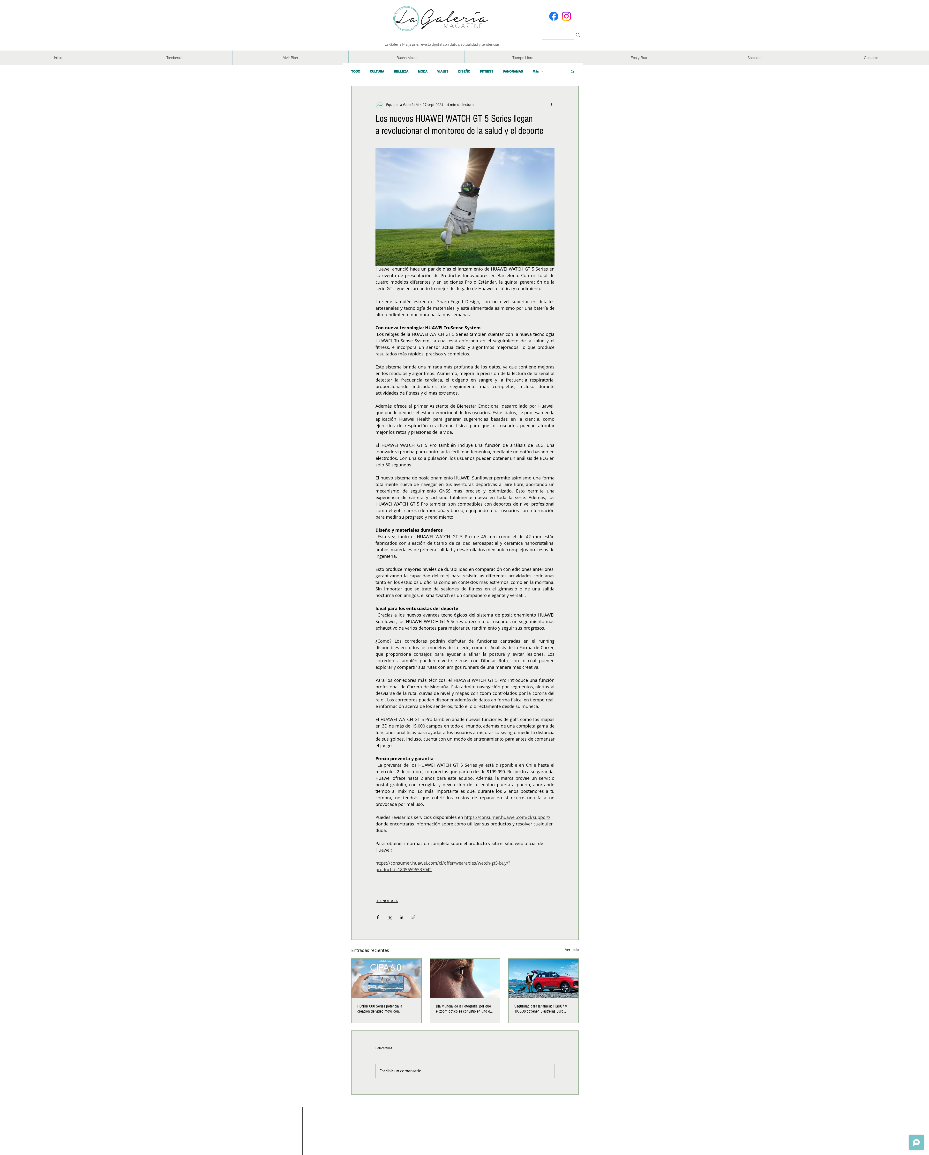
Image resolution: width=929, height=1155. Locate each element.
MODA (422, 71)
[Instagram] (566, 16)
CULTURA (377, 71)
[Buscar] (558, 32)
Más (536, 71)
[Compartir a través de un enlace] (413, 917)
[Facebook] (554, 16)
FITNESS (487, 71)
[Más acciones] (551, 104)
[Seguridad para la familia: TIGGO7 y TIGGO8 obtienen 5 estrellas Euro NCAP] (543, 978)
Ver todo (572, 949)
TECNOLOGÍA (387, 900)
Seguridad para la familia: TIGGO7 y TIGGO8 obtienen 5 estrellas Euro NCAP (540, 1009)
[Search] (578, 35)
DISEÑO (464, 71)
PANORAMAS (513, 71)
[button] (174, 58)
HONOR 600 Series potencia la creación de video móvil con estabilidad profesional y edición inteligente (381, 1009)
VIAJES (443, 71)
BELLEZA (401, 71)
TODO (355, 71)
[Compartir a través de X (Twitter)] (389, 917)
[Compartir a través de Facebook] (377, 917)
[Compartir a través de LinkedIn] (401, 917)
